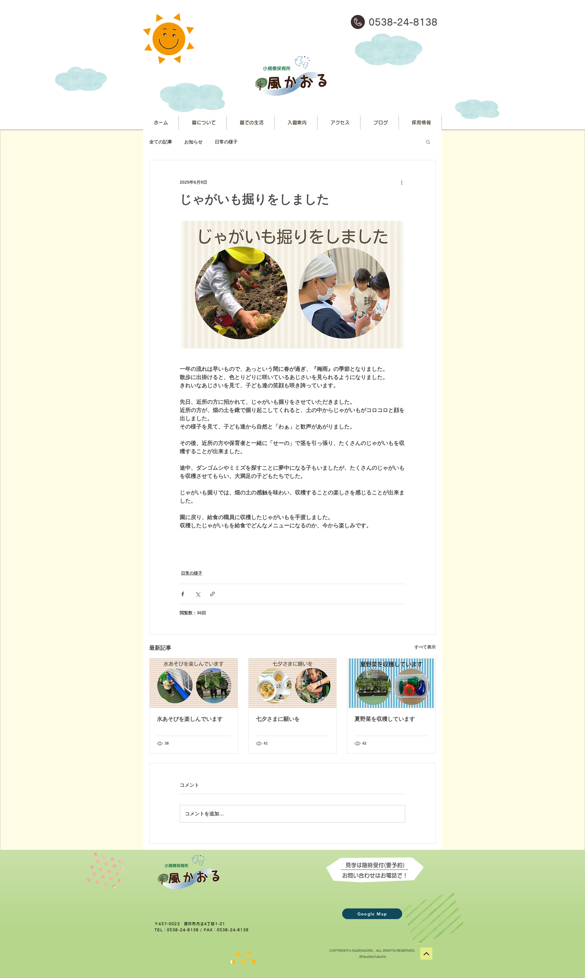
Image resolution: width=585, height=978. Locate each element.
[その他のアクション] (401, 182)
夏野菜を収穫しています (385, 719)
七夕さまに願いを (278, 719)
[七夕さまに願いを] (293, 683)
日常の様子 (226, 141)
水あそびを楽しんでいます (190, 719)
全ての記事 (160, 141)
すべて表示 (425, 646)
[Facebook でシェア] (183, 594)
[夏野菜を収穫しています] (391, 683)
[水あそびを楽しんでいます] (194, 683)
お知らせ (193, 141)
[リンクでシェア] (212, 594)
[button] (428, 141)
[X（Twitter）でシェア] (197, 594)
